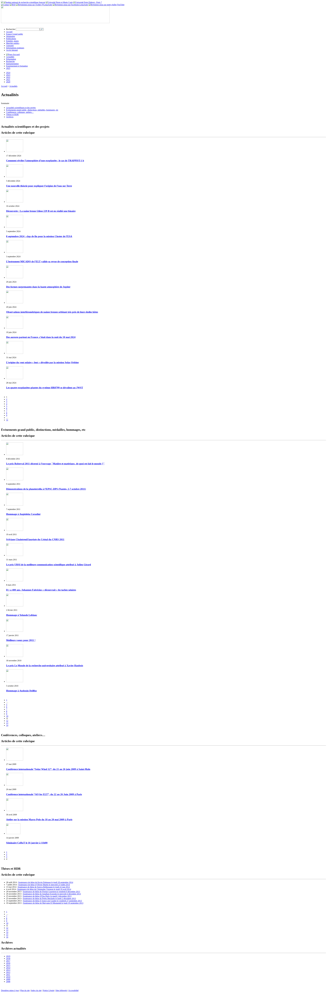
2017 (8, 961)
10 (7, 716)
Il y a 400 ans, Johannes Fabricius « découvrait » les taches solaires (41, 590)
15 (7, 935)
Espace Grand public (14, 34)
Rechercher (10, 29)
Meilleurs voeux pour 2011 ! (20, 640)
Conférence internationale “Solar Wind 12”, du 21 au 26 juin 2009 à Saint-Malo (48, 769)
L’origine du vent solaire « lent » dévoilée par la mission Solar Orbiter (42, 362)
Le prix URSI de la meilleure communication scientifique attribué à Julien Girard (48, 564)
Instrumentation (12, 64)
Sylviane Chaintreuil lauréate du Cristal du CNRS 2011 (35, 539)
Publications (11, 39)
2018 (8, 958)
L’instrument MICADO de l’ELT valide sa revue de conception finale (42, 261)
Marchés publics (12, 43)
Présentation (11, 59)
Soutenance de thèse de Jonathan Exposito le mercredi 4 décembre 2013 (52, 894)
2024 (8, 73)
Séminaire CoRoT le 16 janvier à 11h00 (27, 842)
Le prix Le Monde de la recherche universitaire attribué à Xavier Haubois (44, 665)
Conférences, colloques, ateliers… (20, 112)
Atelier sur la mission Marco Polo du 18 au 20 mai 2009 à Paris (39, 819)
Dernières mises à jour (10, 990)
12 (7, 721)
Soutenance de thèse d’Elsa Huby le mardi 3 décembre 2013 (47, 896)
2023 (8, 75)
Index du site (36, 990)
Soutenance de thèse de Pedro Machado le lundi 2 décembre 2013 (49, 898)
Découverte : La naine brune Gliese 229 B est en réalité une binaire (40, 211)
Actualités (10, 57)
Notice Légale (48, 990)
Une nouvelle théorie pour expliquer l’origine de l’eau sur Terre (39, 186)
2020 (8, 82)
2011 (8, 975)
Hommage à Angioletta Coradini (23, 514)
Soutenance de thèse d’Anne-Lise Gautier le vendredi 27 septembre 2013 (52, 901)
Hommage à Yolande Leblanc (21, 615)
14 (7, 725)
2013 (8, 970)
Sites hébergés (61, 990)
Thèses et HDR (12, 114)
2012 (8, 972)
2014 (8, 968)
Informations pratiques (15, 48)
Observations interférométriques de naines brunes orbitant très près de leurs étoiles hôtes (52, 312)
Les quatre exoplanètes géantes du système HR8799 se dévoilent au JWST (44, 387)
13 (7, 723)
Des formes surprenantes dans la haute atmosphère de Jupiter (38, 286)
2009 (8, 979)
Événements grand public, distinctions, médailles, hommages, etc (32, 110)
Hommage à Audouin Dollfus (21, 690)
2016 (8, 963)
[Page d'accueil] (13, 54)
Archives (9, 117)
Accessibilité (73, 990)
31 (7, 420)
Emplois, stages (12, 41)
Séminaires (10, 36)
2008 (8, 981)
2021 (8, 79)
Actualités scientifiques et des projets (21, 108)
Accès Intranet (12, 50)
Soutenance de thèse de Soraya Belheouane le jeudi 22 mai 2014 (44, 887)
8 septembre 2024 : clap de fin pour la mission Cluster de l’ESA (39, 236)
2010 (8, 977)
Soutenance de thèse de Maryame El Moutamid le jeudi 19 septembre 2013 (53, 903)
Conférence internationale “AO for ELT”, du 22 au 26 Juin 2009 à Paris (44, 794)
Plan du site (25, 990)
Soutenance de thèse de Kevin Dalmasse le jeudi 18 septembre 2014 (45, 882)
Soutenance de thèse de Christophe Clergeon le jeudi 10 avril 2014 (44, 889)
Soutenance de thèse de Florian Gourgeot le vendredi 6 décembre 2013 (51, 891)
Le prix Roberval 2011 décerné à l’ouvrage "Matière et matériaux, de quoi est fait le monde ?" (55, 463)
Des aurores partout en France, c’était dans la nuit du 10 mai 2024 (40, 337)
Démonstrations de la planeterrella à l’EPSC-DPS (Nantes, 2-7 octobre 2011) (46, 489)
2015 (8, 965)
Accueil (9, 32)
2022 (8, 77)
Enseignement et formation (17, 66)
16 (7, 937)
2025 (8, 68)
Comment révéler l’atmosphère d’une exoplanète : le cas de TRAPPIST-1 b (45, 160)
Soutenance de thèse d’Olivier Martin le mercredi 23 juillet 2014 (44, 885)
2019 (8, 956)
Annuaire (10, 45)
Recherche (10, 61)
